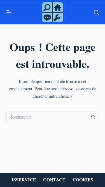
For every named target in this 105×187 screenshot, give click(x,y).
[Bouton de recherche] (93, 116)
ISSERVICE (24, 180)
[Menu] (8, 12)
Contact (54, 180)
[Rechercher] (96, 12)
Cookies (83, 180)
